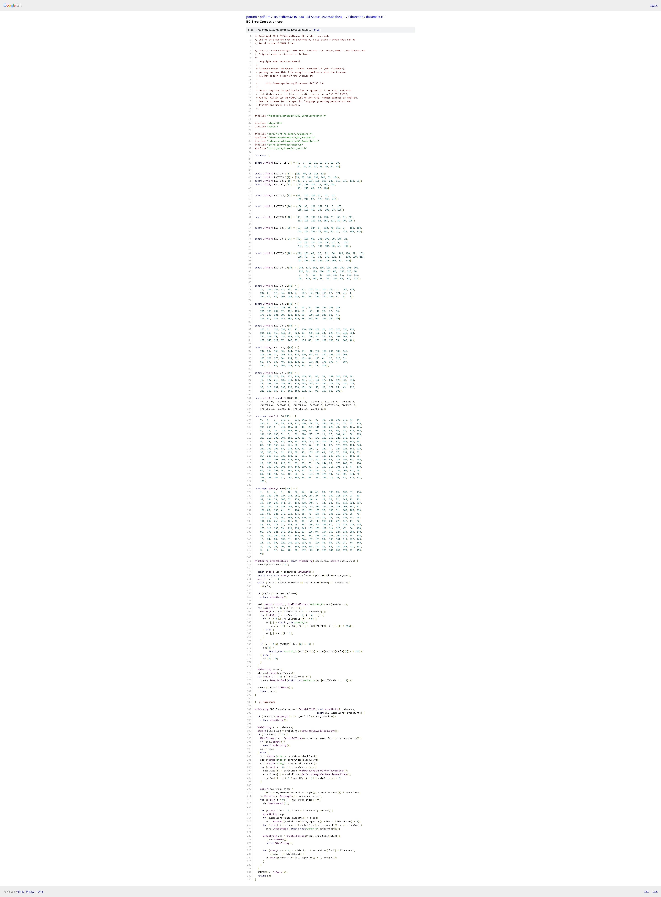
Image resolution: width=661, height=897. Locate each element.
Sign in (654, 5)
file (316, 29)
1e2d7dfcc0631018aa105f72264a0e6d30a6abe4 (307, 17)
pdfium (251, 17)
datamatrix (374, 17)
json (655, 891)
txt (646, 891)
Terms (39, 891)
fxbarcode (355, 17)
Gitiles (20, 891)
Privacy (30, 891)
